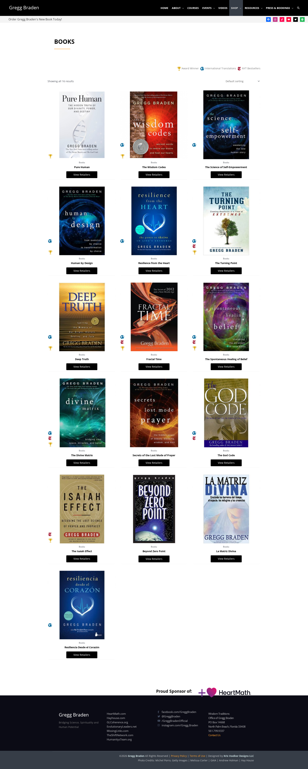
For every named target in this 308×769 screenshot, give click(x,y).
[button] (298, 7)
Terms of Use (197, 756)
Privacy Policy (179, 756)
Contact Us (214, 735)
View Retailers (81, 174)
